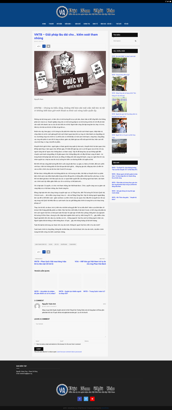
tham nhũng (72, 244)
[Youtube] (92, 399)
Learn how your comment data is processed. (69, 352)
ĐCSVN (50, 244)
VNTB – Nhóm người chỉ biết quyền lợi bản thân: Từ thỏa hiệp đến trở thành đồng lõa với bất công (124, 176)
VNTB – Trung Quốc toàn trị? (94, 291)
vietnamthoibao (105, 408)
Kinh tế (95, 24)
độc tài (56, 244)
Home (44, 24)
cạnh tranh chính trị (40, 244)
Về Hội (126, 24)
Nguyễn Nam (64, 244)
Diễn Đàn (68, 24)
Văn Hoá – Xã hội (106, 24)
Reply (104, 304)
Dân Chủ (78, 24)
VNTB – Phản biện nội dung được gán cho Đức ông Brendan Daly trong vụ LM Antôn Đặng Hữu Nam (124, 184)
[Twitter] (86, 399)
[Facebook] (79, 399)
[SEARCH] (135, 41)
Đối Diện (59, 24)
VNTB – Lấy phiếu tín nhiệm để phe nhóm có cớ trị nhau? (45, 292)
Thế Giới (118, 24)
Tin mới (51, 24)
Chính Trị (87, 24)
